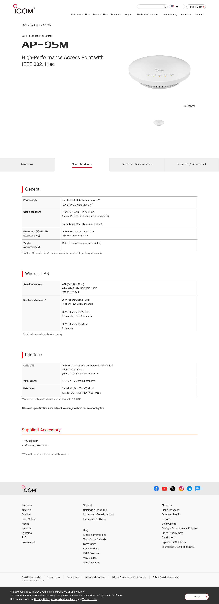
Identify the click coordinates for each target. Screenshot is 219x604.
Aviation (26, 514)
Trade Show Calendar (95, 539)
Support (129, 14)
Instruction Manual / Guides (98, 514)
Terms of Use (73, 577)
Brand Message (170, 509)
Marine (25, 523)
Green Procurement (172, 533)
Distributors (168, 537)
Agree (197, 596)
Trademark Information (95, 577)
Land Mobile (29, 519)
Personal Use (100, 14)
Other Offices (169, 523)
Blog (85, 530)
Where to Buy (170, 14)
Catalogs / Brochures (95, 509)
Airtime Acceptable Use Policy (166, 577)
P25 (24, 537)
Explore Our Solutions (174, 542)
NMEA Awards (91, 562)
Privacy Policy (54, 577)
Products (116, 14)
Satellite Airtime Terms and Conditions (129, 577)
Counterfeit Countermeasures (178, 546)
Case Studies (90, 548)
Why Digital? (90, 557)
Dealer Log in (196, 7)
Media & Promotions (148, 14)
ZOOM (191, 105)
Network (26, 528)
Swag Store (89, 543)
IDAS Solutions (91, 553)
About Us (186, 14)
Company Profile (171, 514)
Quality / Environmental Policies (179, 528)
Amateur (26, 509)
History (166, 519)
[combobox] (177, 6)
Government (28, 542)
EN (177, 6)
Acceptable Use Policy (31, 577)
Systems (27, 533)
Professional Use (80, 14)
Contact (199, 14)
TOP (24, 25)
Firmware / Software (94, 519)
